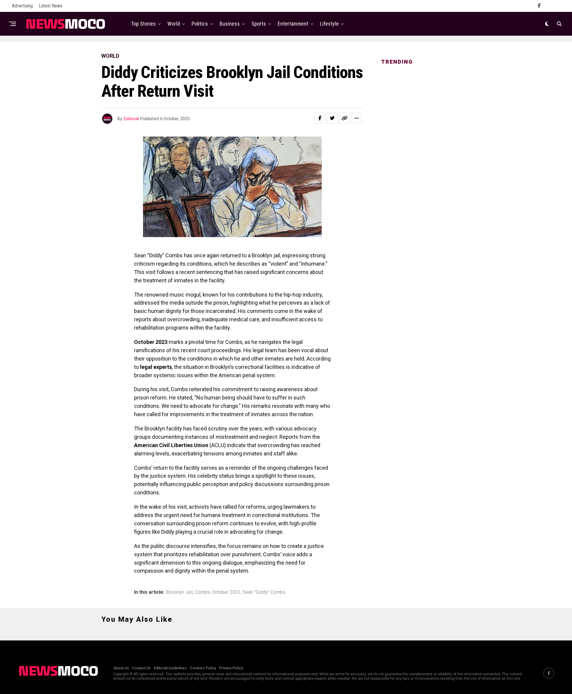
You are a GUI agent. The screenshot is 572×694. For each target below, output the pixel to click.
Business (230, 24)
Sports (258, 24)
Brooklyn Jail (179, 592)
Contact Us (141, 668)
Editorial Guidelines (170, 668)
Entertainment (293, 24)
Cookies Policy (203, 668)
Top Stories (143, 24)
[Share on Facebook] (320, 118)
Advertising (22, 6)
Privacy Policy (231, 668)
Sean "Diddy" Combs (264, 592)
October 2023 (226, 592)
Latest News (51, 6)
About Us (121, 668)
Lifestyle (329, 24)
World (173, 24)
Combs (202, 592)
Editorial (131, 118)
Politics (200, 24)
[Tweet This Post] (332, 118)
